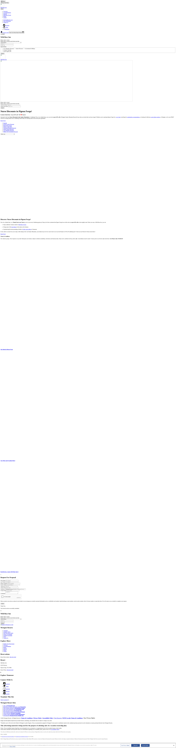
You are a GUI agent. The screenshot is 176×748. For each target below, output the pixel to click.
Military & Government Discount (10, 131)
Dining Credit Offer (7, 126)
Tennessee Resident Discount (9, 128)
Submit (2, 603)
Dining (4, 650)
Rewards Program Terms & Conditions (8, 736)
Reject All (135, 745)
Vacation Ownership (7, 635)
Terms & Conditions (27, 718)
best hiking (13, 227)
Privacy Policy (38, 718)
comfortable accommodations (133, 117)
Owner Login (5, 32)
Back (2, 9)
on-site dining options (155, 117)
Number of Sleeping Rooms (7, 589)
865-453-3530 (13, 657)
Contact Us (5, 22)
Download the (13, 715)
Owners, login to (14, 714)
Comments (3, 593)
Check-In (3, 586)
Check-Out (3, 587)
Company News (6, 631)
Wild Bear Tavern (7, 15)
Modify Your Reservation (8, 643)
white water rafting (27, 229)
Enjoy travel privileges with (13, 709)
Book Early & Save (7, 125)
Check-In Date (4, 105)
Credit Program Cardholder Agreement (22, 736)
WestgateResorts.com (8, 20)
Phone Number (4, 583)
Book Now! (3, 120)
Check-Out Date (4, 106)
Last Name (3, 581)
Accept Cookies (145, 745)
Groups (5, 17)
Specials (5, 13)
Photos (4, 16)
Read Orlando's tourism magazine (14, 711)
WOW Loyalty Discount (8, 124)
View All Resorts (7, 21)
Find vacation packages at (14, 708)
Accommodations (7, 12)
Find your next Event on (12, 710)
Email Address (4, 584)
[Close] (173, 745)
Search (2, 107)
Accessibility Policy (48, 718)
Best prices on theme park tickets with (14, 707)
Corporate (5, 630)
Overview (5, 11)
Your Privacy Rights (89, 718)
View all (9, 705)
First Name (3, 580)
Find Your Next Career (8, 633)
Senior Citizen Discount (8, 129)
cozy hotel (118, 117)
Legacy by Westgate (7, 634)
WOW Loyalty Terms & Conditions (72, 718)
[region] (88, 745)
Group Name (3, 590)
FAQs (4, 636)
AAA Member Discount (8, 130)
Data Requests (58, 718)
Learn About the (12, 713)
